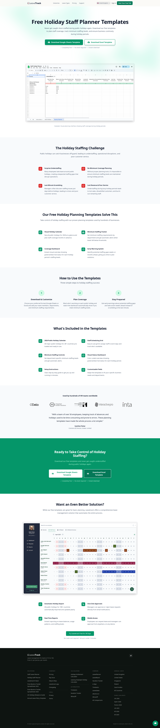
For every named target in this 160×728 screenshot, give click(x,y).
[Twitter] (131, 655)
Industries (56, 3)
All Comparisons (97, 700)
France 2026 (118, 705)
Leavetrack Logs (54, 684)
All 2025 (116, 715)
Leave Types (66, 3)
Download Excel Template (101, 42)
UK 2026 (116, 698)
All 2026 (116, 711)
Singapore (117, 681)
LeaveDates (96, 690)
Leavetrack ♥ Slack (33, 681)
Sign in (114, 3)
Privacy (51, 695)
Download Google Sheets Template (65, 42)
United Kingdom (119, 674)
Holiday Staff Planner (33, 677)
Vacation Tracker (76, 693)
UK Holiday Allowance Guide (36, 695)
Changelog (52, 687)
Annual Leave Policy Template (36, 698)
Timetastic (74, 690)
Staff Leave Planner (33, 674)
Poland (116, 684)
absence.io (95, 694)
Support (81, 3)
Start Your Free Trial (124, 3)
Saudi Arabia (118, 687)
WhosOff (73, 696)
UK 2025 (116, 708)
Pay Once (52, 677)
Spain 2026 (117, 702)
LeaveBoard (96, 677)
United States (118, 677)
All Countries (118, 690)
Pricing (74, 3)
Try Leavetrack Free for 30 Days (80, 634)
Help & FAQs (53, 681)
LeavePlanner (96, 674)
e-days (94, 684)
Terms (51, 698)
